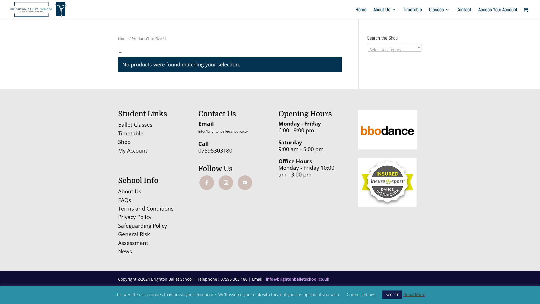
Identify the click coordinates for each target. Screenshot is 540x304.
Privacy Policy (135, 217)
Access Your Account (498, 10)
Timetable (412, 10)
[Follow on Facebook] (206, 182)
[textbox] (394, 50)
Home (361, 10)
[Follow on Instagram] (226, 182)
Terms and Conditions (146, 208)
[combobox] (394, 48)
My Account (132, 150)
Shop (124, 142)
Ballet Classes (135, 124)
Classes (436, 10)
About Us (382, 10)
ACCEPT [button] (392, 294)
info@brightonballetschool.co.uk (223, 131)
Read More (414, 294)
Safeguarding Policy (142, 225)
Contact (463, 10)
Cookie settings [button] (361, 294)
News (125, 251)
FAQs (124, 200)
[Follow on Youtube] (245, 182)
